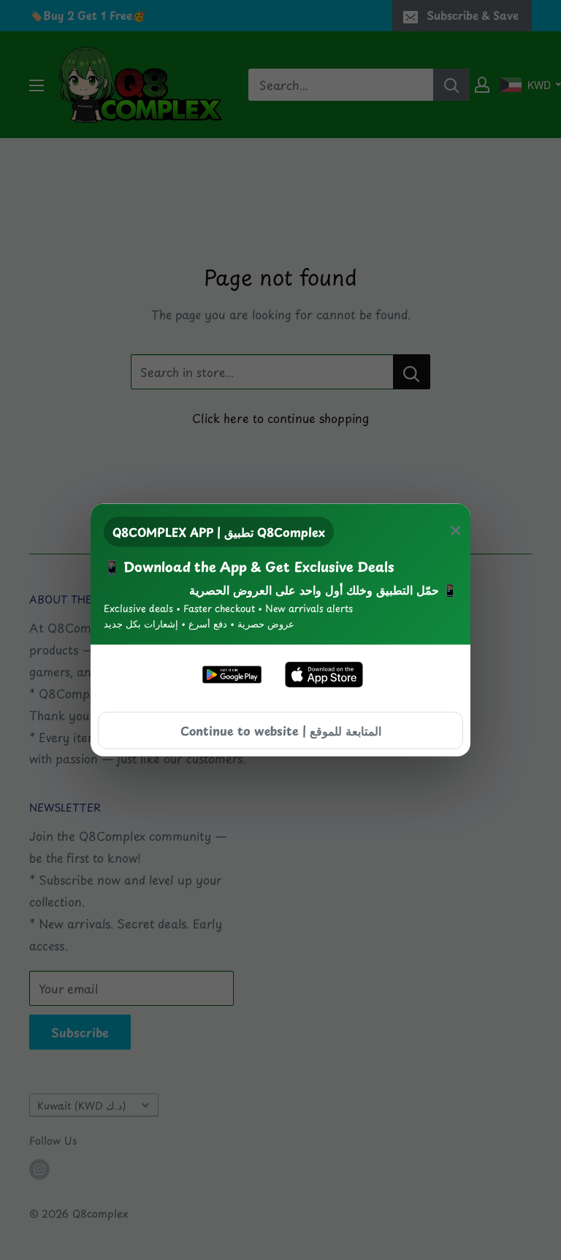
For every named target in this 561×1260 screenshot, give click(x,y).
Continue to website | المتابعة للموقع (280, 729)
